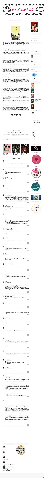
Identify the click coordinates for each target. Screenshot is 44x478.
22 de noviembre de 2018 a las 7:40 (8, 303)
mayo (33, 134)
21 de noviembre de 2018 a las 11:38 (9, 206)
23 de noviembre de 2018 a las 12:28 (9, 368)
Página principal (5, 0)
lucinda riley (23, 134)
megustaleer (26, 134)
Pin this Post (23, 132)
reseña (12, 135)
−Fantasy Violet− (7, 345)
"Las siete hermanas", (23, 60)
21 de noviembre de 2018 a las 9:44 (8, 178)
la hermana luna (20, 134)
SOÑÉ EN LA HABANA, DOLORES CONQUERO (37, 89)
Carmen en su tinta (8, 228)
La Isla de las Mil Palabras (9, 263)
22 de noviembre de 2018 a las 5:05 (8, 296)
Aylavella (7, 160)
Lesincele (6, 367)
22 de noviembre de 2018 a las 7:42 (8, 311)
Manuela (6, 177)
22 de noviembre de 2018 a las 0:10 (8, 282)
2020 (32, 112)
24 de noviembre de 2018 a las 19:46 (9, 376)
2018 (32, 114)
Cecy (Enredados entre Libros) (10, 295)
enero (33, 138)
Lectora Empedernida (8, 194)
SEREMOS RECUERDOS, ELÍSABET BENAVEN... (6, 154)
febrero (33, 137)
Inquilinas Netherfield (9, 327)
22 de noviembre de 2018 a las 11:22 (9, 318)
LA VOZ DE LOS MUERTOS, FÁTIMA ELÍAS (38, 100)
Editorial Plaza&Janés (11, 134)
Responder (28, 174)
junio (33, 133)
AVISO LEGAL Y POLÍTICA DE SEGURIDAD (13, 0)
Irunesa (6, 317)
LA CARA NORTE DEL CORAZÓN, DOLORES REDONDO (37, 105)
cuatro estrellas (7, 134)
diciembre (34, 115)
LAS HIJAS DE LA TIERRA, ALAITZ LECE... (24, 154)
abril (33, 135)
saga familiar (14, 135)
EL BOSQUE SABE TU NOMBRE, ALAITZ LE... (15, 154)
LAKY (6, 302)
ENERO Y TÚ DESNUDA (37, 83)
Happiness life (7, 359)
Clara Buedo (34, 57)
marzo (33, 136)
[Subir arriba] (43, 477)
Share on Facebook (9, 132)
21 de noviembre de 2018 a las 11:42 (9, 229)
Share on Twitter (17, 132)
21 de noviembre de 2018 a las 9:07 (8, 170)
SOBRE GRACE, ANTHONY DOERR (9, 466)
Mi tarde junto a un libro (9, 213)
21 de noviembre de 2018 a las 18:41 (9, 254)
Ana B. (6, 253)
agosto (33, 131)
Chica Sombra (7, 237)
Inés (6, 205)
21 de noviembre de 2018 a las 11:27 (9, 195)
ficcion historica (16, 134)
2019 (32, 113)
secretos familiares (18, 135)
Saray (6, 281)
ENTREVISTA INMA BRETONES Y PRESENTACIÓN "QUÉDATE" (38, 95)
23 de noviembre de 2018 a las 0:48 (8, 360)
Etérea (6, 399)
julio (33, 132)
